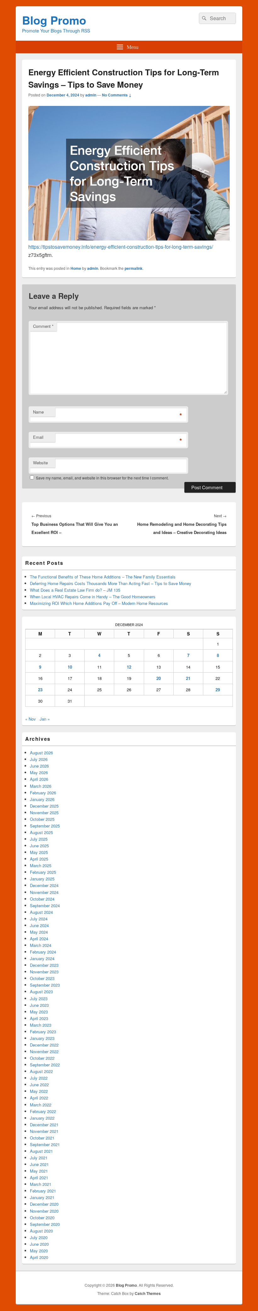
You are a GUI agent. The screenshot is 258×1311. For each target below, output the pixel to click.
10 (70, 667)
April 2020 (39, 1257)
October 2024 (42, 899)
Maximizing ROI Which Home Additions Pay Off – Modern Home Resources (99, 603)
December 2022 (44, 1045)
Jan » (45, 719)
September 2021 (45, 1144)
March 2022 (40, 1105)
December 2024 (44, 885)
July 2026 (39, 759)
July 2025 (39, 839)
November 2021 (44, 1131)
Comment (43, 326)
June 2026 (39, 766)
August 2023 (41, 992)
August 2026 (41, 753)
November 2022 (44, 1051)
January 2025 (42, 879)
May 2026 (39, 772)
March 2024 (40, 945)
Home (75, 268)
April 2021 (39, 1177)
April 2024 (39, 939)
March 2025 (40, 865)
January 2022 (42, 1118)
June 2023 (39, 1005)
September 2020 (45, 1224)
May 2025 (39, 852)
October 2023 (42, 978)
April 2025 (39, 859)
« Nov (30, 719)
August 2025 (41, 832)
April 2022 (39, 1098)
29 (218, 690)
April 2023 (39, 1018)
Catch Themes (148, 1293)
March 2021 (40, 1184)
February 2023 (43, 1032)
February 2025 (43, 872)
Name (38, 412)
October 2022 (42, 1058)
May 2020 (39, 1251)
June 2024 (39, 925)
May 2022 (39, 1091)
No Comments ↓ (117, 95)
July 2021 (39, 1158)
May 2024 (39, 932)
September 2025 (45, 826)
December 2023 (44, 965)
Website (40, 463)
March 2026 (40, 786)
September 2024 (45, 905)
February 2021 (43, 1191)
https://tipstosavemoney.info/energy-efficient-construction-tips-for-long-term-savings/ (120, 246)
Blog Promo (54, 20)
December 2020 (44, 1204)
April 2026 (39, 779)
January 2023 (42, 1038)
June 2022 (39, 1085)
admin (90, 95)
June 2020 (39, 1244)
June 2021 (39, 1164)
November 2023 (44, 972)
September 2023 (45, 985)
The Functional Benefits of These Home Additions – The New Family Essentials (103, 577)
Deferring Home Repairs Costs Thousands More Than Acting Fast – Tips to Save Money (110, 583)
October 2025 (42, 819)
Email (38, 437)
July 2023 (39, 998)
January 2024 (42, 958)
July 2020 (39, 1237)
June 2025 (39, 846)
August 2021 (41, 1151)
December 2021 (44, 1125)
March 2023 (40, 1025)
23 (40, 690)
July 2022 (39, 1078)
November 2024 (44, 892)
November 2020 (44, 1211)
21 (188, 678)
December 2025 (44, 806)
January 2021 (42, 1197)
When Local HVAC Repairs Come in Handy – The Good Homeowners (92, 597)
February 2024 (43, 952)
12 (129, 667)
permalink (134, 268)
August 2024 (41, 912)
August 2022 (41, 1071)
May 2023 (39, 1012)
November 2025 (44, 812)
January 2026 (42, 799)
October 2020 (42, 1218)
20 (158, 678)
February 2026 (43, 793)
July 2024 (39, 919)
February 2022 (43, 1111)
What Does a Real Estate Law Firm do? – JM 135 (75, 590)
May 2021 (39, 1171)
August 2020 (41, 1231)
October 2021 (42, 1138)
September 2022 (45, 1065)
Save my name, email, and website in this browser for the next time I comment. (102, 477)
